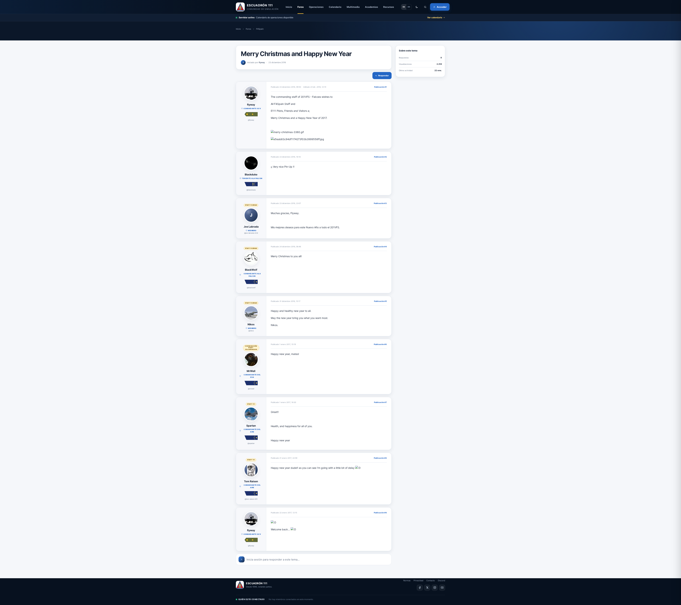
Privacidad (418, 580)
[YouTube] (442, 588)
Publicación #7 (380, 402)
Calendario (335, 6)
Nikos (251, 324)
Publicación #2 (380, 157)
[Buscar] (425, 6)
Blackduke (251, 174)
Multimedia (353, 6)
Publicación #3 (380, 203)
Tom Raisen (251, 481)
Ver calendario (434, 17)
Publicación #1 (380, 87)
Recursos (388, 6)
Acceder (442, 6)
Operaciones (316, 6)
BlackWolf (251, 269)
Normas (407, 580)
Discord (441, 580)
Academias (371, 6)
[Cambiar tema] (416, 6)
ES (404, 7)
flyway (251, 104)
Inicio (289, 6)
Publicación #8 (380, 458)
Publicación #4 (380, 246)
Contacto (430, 580)
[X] (427, 588)
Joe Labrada (251, 226)
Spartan (251, 425)
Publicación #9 (380, 513)
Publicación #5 (380, 301)
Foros (300, 6)
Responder (383, 75)
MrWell (251, 370)
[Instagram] (435, 588)
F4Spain (260, 29)
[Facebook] (420, 588)
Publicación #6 (380, 344)
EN (409, 7)
